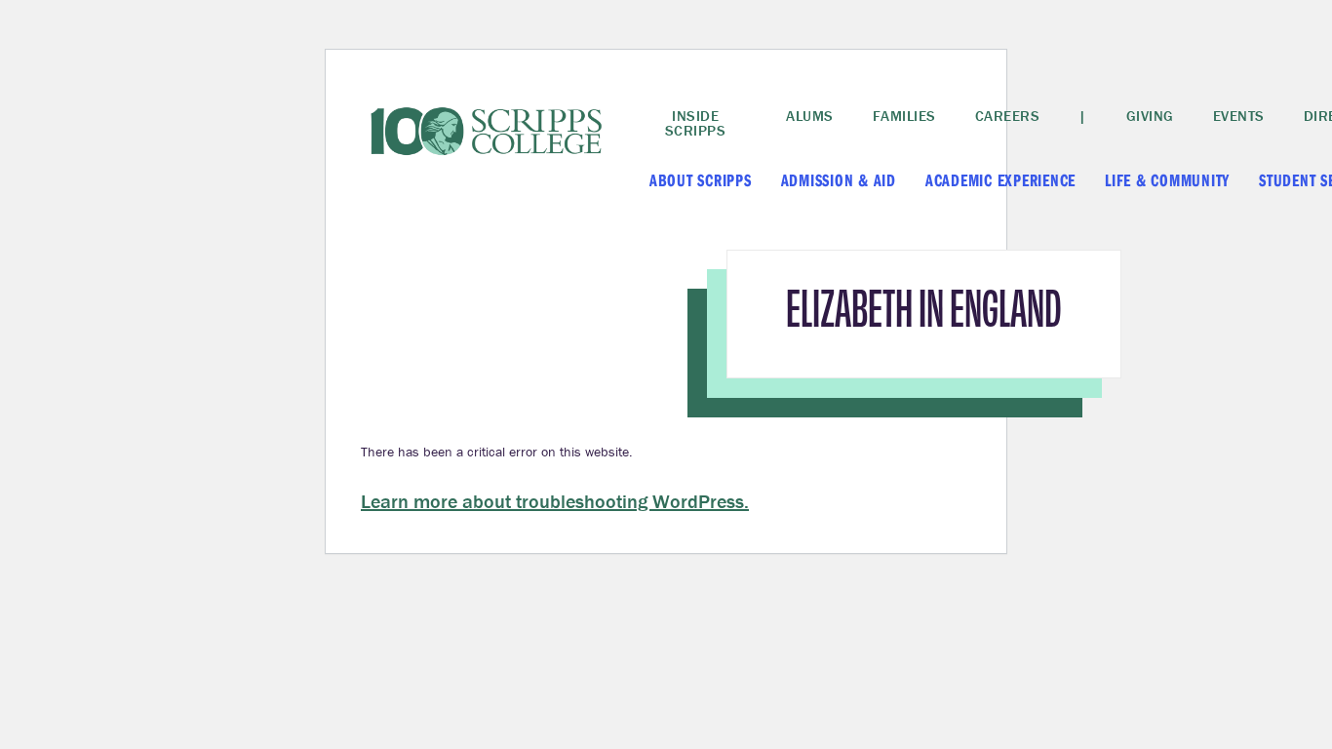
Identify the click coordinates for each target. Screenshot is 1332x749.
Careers (1007, 115)
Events (1239, 115)
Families (904, 115)
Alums (810, 115)
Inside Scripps (695, 122)
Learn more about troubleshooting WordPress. (555, 501)
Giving (1150, 115)
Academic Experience (1000, 180)
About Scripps (700, 180)
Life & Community (1167, 180)
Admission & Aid (838, 180)
